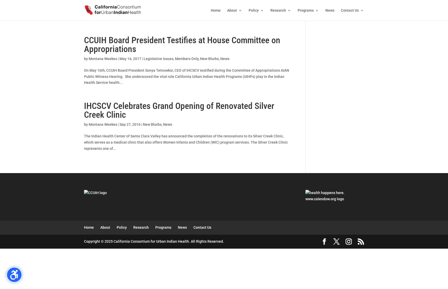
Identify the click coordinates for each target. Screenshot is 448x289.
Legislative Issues (158, 59)
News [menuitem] (329, 10)
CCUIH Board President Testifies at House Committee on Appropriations (182, 44)
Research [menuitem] (278, 10)
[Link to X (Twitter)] (336, 242)
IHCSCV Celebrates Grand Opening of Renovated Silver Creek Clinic (179, 110)
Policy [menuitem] (254, 10)
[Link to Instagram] (349, 242)
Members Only (187, 59)
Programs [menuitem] (306, 10)
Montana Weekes (103, 59)
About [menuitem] (232, 10)
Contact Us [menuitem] (350, 10)
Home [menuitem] (216, 10)
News (224, 59)
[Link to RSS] (361, 242)
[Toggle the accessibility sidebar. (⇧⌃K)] (14, 275)
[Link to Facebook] (324, 242)
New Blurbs (209, 59)
